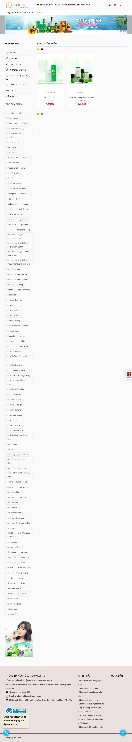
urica (21, 578)
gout (9, 230)
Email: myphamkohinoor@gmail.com (25, 696)
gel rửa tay (23, 209)
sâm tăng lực (12, 449)
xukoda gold (12, 609)
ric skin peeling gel (14, 405)
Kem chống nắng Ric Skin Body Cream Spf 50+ (17, 245)
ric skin (10, 346)
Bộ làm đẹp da (12, 52)
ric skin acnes (23, 346)
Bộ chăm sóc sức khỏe (16, 84)
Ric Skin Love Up (14, 400)
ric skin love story (14, 394)
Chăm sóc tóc (12, 96)
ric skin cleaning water (16, 370)
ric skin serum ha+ (14, 410)
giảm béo (11, 219)
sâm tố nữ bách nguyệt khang (16, 461)
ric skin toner (12, 420)
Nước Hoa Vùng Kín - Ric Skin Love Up (81, 99)
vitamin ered (12, 599)
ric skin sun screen (14, 415)
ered (18, 199)
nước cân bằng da (14, 300)
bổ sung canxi (13, 118)
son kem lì (23, 497)
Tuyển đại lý (85, 5)
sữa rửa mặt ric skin (15, 513)
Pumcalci (11, 336)
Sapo (19, 738)
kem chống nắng (23, 230)
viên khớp (24, 583)
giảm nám (11, 225)
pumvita (10, 341)
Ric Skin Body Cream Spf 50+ (17, 358)
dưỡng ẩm (11, 194)
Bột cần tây (12, 147)
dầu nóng (11, 178)
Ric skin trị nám (13, 425)
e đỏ (9, 199)
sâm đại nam (12, 444)
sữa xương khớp (13, 547)
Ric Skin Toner (50, 97)
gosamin (24, 225)
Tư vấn (58, 5)
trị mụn (10, 568)
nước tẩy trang (13, 331)
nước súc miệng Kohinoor (17, 326)
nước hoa (11, 305)
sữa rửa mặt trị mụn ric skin (18, 523)
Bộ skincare (11, 58)
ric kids (22, 341)
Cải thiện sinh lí (13, 152)
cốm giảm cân (13, 163)
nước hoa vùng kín (14, 315)
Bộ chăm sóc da (13, 64)
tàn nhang (11, 552)
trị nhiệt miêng (22, 573)
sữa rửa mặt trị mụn (15, 518)
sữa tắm (10, 528)
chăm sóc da (12, 158)
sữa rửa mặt (12, 508)
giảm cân (23, 219)
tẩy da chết (11, 557)
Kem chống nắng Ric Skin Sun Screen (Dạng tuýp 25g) (18, 262)
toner (22, 563)
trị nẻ (9, 573)
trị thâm (10, 578)
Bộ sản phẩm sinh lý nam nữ (17, 77)
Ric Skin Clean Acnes (15, 365)
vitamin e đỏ (23, 594)
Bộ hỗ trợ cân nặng (15, 70)
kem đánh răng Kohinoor (17, 279)
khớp (21, 284)
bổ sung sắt (12, 123)
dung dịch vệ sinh (14, 183)
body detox (11, 142)
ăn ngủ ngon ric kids (15, 113)
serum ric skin (23, 487)
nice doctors (12, 295)
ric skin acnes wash (15, 352)
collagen (26, 158)
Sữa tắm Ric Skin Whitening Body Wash (18, 535)
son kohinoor (12, 502)
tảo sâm (24, 552)
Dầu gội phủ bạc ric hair (16, 168)
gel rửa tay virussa (14, 214)
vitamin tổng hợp (14, 604)
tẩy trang (25, 557)
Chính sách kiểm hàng (88, 700)
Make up (9, 90)
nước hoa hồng (13, 310)
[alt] (19, 639)
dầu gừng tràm (13, 173)
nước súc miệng (13, 321)
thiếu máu (11, 563)
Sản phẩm (50, 5)
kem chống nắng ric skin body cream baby (17, 236)
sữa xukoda (12, 542)
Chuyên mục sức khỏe (70, 5)
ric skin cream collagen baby (18, 376)
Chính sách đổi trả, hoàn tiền (91, 727)
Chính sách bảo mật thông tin (91, 704)
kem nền (10, 284)
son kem (10, 497)
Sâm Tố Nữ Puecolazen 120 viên (18, 475)
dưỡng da (24, 194)
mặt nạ (10, 290)
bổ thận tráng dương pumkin (15, 135)
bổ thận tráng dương (15, 128)
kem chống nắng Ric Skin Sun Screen (17, 253)
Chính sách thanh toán (88, 688)
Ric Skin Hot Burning (15, 389)
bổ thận (25, 123)
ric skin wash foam (15, 430)
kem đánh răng (13, 269)
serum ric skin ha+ (14, 492)
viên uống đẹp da (14, 588)
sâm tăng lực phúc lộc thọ (17, 454)
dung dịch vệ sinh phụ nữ (17, 189)
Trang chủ (41, 5)
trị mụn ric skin (24, 568)
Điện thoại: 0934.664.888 (19, 692)
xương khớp (12, 614)
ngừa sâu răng (24, 290)
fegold (25, 204)
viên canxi (11, 583)
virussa (10, 594)
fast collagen (12, 204)
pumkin (23, 336)
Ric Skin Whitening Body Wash (17, 437)
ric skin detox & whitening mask (17, 382)
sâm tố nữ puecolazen (16, 468)
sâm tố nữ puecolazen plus (18, 482)
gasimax (10, 209)
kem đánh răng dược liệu (17, 274)
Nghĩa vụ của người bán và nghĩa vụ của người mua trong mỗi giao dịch (91, 719)
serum (10, 487)
